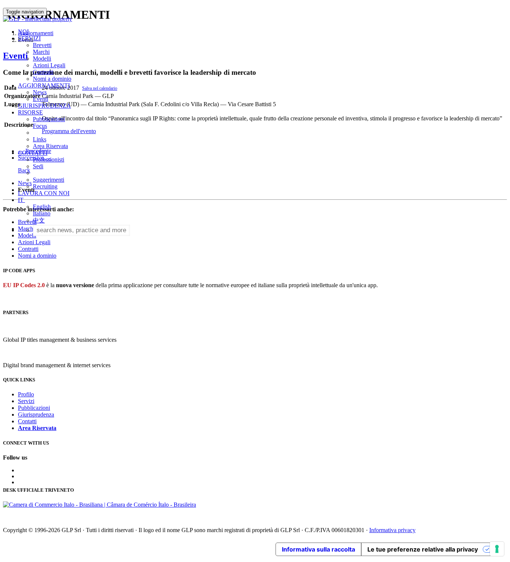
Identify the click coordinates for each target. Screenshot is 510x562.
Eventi (40, 99)
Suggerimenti (48, 179)
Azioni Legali (49, 65)
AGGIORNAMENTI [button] (44, 85)
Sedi (38, 166)
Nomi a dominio (52, 79)
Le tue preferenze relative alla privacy (422, 549)
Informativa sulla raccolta (318, 549)
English (42, 206)
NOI (23, 31)
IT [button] (21, 200)
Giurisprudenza (36, 414)
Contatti (27, 421)
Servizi (26, 401)
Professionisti (48, 159)
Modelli (42, 58)
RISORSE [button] (30, 112)
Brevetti (42, 45)
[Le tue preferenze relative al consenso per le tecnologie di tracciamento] (497, 549)
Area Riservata (50, 146)
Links (39, 139)
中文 (39, 220)
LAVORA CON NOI (43, 193)
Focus (40, 126)
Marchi (41, 52)
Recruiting (45, 186)
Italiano (41, 213)
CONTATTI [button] (32, 153)
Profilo (26, 394)
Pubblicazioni (49, 119)
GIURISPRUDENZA (44, 105)
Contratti (43, 72)
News (40, 92)
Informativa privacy (392, 530)
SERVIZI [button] (29, 38)
